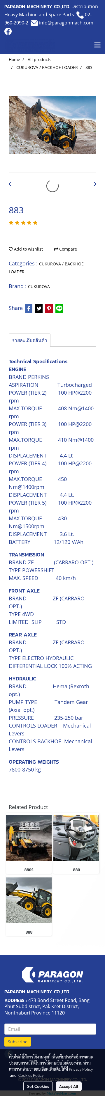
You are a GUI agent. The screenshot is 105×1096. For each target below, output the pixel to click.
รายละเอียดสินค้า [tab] (29, 340)
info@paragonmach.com (66, 22)
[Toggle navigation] (97, 45)
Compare (67, 249)
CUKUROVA (39, 286)
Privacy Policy (81, 1069)
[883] (52, 125)
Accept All (68, 1086)
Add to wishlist (28, 249)
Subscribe (17, 1041)
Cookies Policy (30, 1075)
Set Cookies (38, 1086)
